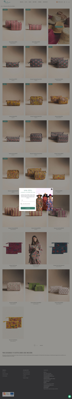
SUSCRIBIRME (28, 208)
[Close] (51, 189)
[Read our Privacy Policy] (34, 205)
